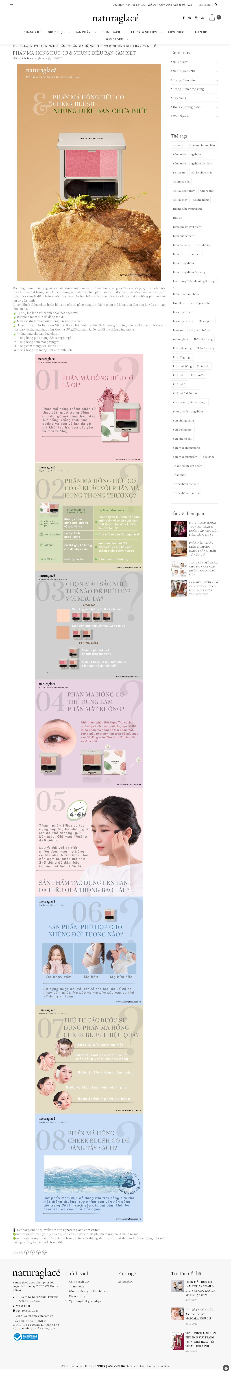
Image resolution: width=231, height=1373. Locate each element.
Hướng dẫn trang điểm (187, 208)
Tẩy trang (179, 98)
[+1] (44, 1252)
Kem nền (195, 254)
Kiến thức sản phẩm (186, 294)
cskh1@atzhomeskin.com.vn (34, 1315)
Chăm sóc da (181, 181)
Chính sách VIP (79, 1281)
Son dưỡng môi (183, 429)
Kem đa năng (181, 245)
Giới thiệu (56, 32)
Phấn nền (179, 375)
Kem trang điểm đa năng (189, 272)
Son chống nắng (183, 420)
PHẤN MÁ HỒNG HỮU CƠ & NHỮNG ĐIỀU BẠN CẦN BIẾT (74, 53)
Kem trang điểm (183, 263)
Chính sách (111, 32)
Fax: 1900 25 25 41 (27, 1310)
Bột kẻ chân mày (201, 172)
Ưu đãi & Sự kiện (144, 32)
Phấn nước (197, 375)
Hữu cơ (177, 217)
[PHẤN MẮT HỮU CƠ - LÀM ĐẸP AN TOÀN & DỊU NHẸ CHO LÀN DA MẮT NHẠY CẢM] (177, 1285)
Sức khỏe (208, 456)
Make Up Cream (183, 312)
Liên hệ (201, 32)
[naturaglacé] (36, 1273)
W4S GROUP (114, 39)
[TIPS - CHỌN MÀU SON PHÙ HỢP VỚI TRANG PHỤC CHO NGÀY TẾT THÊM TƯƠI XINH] (177, 1340)
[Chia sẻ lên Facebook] (26, 1252)
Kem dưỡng (203, 245)
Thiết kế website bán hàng (142, 1366)
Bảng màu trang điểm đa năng (192, 163)
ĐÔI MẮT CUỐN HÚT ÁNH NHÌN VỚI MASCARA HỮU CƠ (199, 1314)
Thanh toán (76, 1286)
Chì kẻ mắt (207, 190)
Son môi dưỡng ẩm (185, 456)
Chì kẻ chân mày (184, 190)
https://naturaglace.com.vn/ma (78, 1230)
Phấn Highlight (182, 357)
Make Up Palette (183, 321)
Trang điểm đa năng (186, 484)
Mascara (178, 330)
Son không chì (182, 438)
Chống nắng (201, 199)
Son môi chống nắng (186, 447)
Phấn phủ (179, 384)
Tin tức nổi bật (187, 1273)
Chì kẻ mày (180, 199)
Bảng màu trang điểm (187, 154)
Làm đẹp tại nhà (200, 303)
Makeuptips (206, 321)
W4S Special (181, 116)
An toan (178, 145)
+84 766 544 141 (136, 4)
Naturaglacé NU (184, 71)
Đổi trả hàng (77, 1296)
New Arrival (181, 62)
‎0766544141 (23, 1305)
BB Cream (179, 172)
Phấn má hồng (182, 366)
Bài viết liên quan (188, 513)
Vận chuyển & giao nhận (85, 1301)
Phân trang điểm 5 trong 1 (190, 402)
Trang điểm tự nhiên (186, 493)
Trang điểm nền (184, 80)
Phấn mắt (203, 366)
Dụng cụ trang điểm (187, 107)
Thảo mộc (179, 474)
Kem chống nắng (184, 236)
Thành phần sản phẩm (187, 465)
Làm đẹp (178, 303)
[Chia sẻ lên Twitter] (32, 1252)
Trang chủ (32, 32)
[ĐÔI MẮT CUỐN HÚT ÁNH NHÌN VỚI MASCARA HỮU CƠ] (177, 1313)
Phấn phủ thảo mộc (185, 393)
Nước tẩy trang (203, 339)
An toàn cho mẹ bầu (202, 145)
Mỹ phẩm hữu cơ (200, 330)
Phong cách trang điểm (188, 411)
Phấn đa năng (205, 348)
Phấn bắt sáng (182, 348)
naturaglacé (180, 339)
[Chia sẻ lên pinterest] (38, 1252)
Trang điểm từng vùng (188, 89)
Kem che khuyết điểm (187, 226)
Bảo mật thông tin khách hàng (88, 1291)
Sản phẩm (83, 32)
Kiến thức (176, 32)
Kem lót (178, 254)
